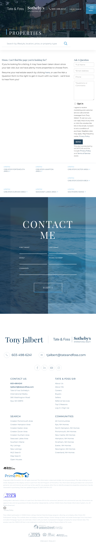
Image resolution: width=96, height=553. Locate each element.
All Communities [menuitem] (62, 421)
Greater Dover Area (78, 181)
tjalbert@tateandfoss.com (66, 355)
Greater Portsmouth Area (14, 170)
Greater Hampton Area (45, 170)
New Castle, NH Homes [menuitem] (65, 435)
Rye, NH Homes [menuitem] (62, 424)
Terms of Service (84, 153)
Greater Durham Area (15, 192)
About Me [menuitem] (59, 387)
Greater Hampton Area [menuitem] (20, 424)
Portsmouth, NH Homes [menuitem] (65, 431)
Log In (72, 9)
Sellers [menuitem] (58, 397)
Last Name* (54, 247)
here (47, 72)
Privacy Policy (84, 136)
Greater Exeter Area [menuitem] (19, 428)
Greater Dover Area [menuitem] (18, 431)
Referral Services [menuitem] (62, 401)
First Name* (24, 247)
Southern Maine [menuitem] (17, 442)
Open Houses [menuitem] (16, 459)
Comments (24, 268)
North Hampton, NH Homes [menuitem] (67, 428)
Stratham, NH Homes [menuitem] (64, 442)
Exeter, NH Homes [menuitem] (63, 445)
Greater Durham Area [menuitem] (19, 435)
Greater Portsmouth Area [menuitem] (21, 421)
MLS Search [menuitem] (15, 452)
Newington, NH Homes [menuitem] (65, 449)
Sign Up (78, 9)
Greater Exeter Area (78, 169)
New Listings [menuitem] (16, 449)
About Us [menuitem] (59, 383)
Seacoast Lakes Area (46, 192)
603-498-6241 (22, 355)
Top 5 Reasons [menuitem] (61, 404)
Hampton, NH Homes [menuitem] (64, 438)
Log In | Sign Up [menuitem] (62, 408)
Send (78, 141)
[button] (65, 44)
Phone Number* (56, 258)
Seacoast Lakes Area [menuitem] (19, 438)
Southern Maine (76, 192)
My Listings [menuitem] (15, 445)
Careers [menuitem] (58, 390)
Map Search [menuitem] (15, 456)
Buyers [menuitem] (58, 394)
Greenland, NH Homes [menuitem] (64, 452)
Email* (22, 258)
